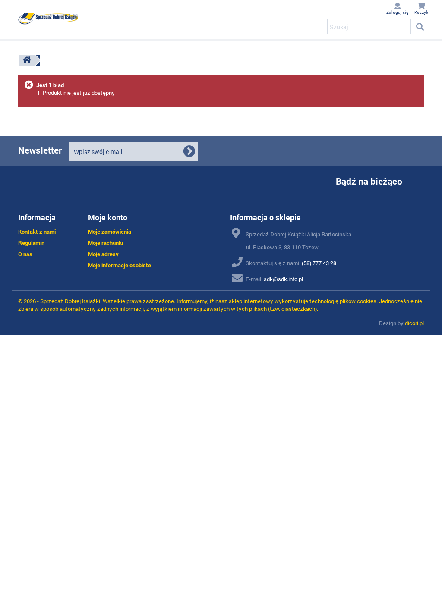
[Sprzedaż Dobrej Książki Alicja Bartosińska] (48, 19)
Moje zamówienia (109, 231)
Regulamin (31, 243)
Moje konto (107, 217)
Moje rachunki (105, 243)
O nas (25, 254)
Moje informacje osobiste (119, 265)
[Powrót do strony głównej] (27, 60)
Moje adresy (103, 254)
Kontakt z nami (37, 231)
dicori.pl (414, 323)
